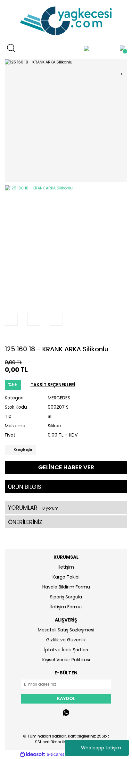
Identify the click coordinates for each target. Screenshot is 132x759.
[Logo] (66, 21)
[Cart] (122, 48)
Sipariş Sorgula (66, 597)
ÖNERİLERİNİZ (25, 522)
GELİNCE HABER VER (66, 467)
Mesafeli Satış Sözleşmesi (66, 630)
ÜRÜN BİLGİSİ (25, 487)
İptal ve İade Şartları (66, 649)
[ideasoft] (32, 754)
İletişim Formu (66, 607)
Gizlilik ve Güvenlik (66, 640)
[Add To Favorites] (122, 70)
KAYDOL (66, 698)
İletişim (66, 567)
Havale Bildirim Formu (66, 587)
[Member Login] (86, 48)
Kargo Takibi (66, 577)
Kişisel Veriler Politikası (66, 659)
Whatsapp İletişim (101, 748)
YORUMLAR (33, 508)
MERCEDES (59, 398)
